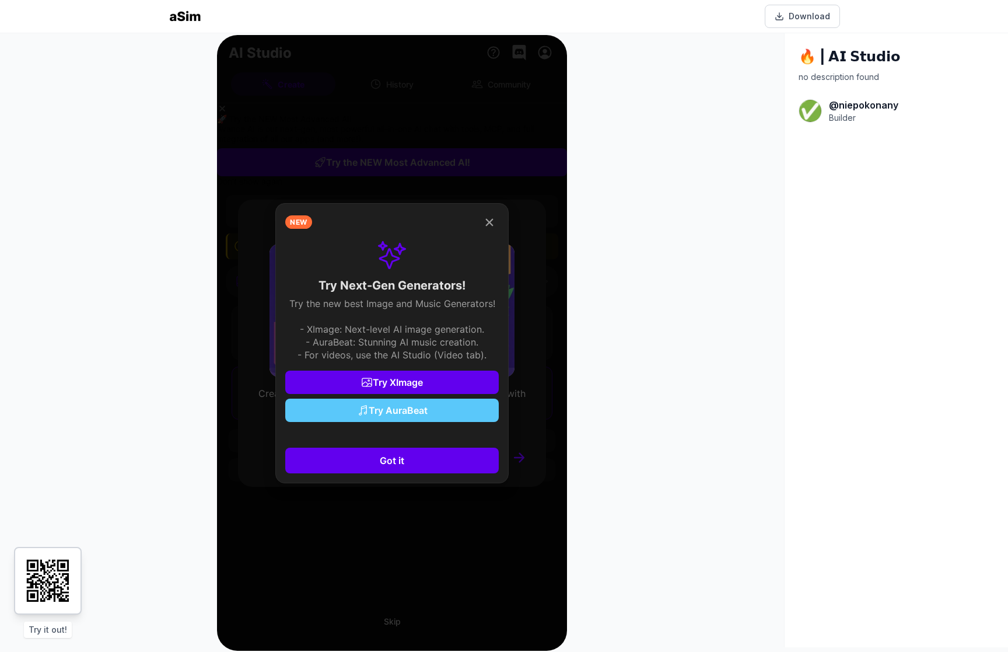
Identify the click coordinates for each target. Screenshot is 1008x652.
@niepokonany (863, 105)
